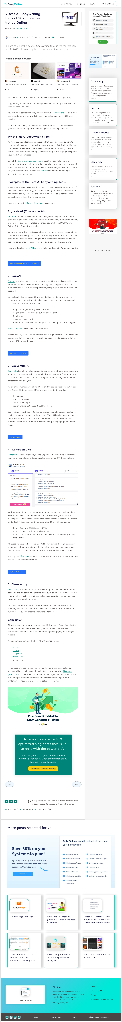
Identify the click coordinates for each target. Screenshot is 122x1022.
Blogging (81, 4)
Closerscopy (13, 589)
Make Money (66, 4)
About (93, 986)
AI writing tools (58, 113)
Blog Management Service (102, 999)
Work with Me (108, 4)
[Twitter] (11, 1017)
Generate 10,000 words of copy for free (24, 263)
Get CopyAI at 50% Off (18, 353)
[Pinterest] (19, 1017)
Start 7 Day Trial (15, 328)
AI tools (44, 170)
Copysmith (13, 371)
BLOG (92, 4)
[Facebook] (7, 1017)
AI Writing (22, 28)
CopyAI (11, 281)
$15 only (25, 556)
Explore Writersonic (17, 572)
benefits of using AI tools (29, 161)
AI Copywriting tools (33, 203)
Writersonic (13, 455)
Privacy (94, 995)
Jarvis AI (12, 216)
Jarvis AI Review (33, 248)
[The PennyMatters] (13, 4)
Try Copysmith (15, 437)
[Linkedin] (15, 1017)
